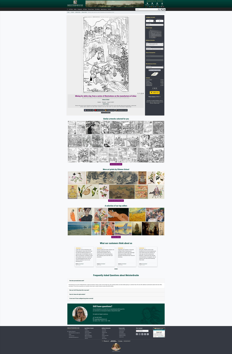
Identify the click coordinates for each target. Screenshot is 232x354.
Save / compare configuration (155, 70)
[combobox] (154, 25)
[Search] (159, 9)
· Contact (86, 329)
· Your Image (104, 329)
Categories (79, 9)
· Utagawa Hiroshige (122, 335)
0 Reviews (108, 112)
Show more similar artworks (116, 164)
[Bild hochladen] (164, 9)
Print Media (97, 9)
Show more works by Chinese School (116, 200)
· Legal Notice (87, 331)
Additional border (148, 23)
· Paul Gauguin (121, 332)
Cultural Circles (77, 12)
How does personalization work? (76, 280)
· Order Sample (104, 338)
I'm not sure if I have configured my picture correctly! (81, 298)
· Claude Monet (121, 331)
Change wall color (110, 110)
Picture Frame (91, 9)
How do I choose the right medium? (77, 294)
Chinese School (84, 12)
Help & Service (104, 9)
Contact (109, 9)
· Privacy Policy (87, 334)
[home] (67, 9)
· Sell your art (104, 331)
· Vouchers (103, 336)
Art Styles (85, 9)
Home (68, 12)
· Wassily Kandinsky (122, 334)
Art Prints (71, 9)
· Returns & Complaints (88, 336)
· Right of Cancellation (88, 335)
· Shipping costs (104, 332)
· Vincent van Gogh (122, 329)
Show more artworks (116, 237)
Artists (75, 9)
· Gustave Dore (121, 336)
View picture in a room (122, 110)
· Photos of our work (105, 335)
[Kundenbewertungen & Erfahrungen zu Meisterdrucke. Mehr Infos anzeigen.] (159, 332)
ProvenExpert (80, 263)
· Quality (103, 334)
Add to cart (155, 92)
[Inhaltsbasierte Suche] (161, 9)
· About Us (86, 338)
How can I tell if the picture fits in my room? (79, 290)
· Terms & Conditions (88, 332)
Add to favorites (99, 110)
